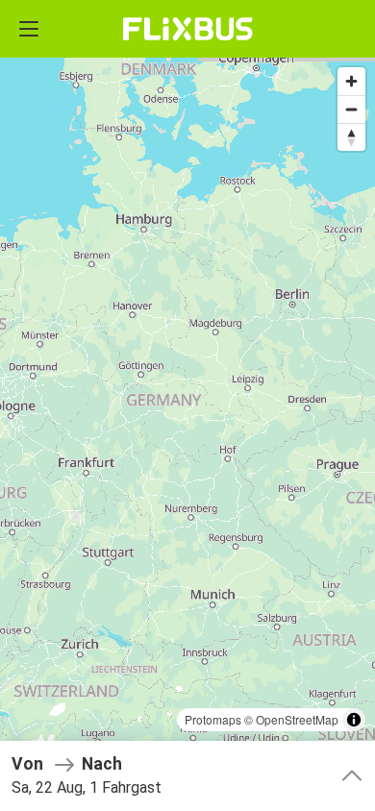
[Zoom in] (351, 81)
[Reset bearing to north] (351, 137)
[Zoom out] (351, 109)
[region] (187, 405)
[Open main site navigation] (29, 29)
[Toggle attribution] (353, 719)
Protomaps (213, 719)
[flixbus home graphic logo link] (188, 29)
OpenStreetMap (297, 719)
